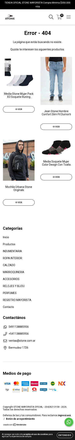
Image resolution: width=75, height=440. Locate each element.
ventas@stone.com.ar (22, 340)
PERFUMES (10, 293)
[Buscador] (51, 17)
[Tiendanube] (15, 425)
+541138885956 (19, 333)
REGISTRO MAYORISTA (17, 300)
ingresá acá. (64, 415)
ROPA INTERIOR (12, 258)
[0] (59, 18)
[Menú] (68, 17)
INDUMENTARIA (12, 251)
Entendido (64, 435)
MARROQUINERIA (13, 272)
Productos (9, 244)
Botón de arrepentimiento (20, 419)
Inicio (6, 237)
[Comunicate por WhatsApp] (68, 422)
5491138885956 (19, 326)
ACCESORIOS (11, 279)
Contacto (8, 307)
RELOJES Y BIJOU (14, 286)
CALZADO (9, 265)
